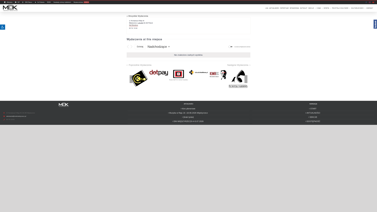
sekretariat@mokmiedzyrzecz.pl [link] (16, 116)
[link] (2, 27)
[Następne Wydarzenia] (131, 47)
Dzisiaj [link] (140, 46)
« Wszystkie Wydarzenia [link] (137, 16)
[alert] (188, 55)
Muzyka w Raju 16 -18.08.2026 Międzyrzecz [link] (188, 113)
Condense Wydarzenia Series (242, 47)
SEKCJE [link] (313, 117)
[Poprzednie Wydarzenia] (128, 47)
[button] (131, 79)
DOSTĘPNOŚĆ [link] (313, 121)
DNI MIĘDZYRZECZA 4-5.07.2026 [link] (189, 121)
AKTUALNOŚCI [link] (313, 113)
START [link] (313, 109)
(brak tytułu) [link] (188, 117)
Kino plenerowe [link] (188, 109)
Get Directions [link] (133, 25)
